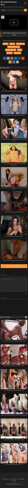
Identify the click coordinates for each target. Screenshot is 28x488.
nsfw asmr (18, 52)
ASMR (6, 43)
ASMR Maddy (21, 43)
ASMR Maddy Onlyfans (14, 46)
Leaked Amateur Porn (9, 3)
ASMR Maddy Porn (11, 49)
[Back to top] (24, 484)
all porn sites (14, 482)
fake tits (10, 52)
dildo (20, 49)
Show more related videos (14, 266)
